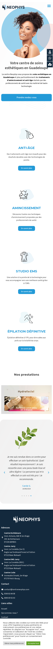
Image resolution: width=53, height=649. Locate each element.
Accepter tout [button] (33, 643)
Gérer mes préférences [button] (14, 643)
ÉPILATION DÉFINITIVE (27, 331)
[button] (49, 6)
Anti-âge (26, 148)
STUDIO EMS (26, 271)
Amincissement (26, 208)
